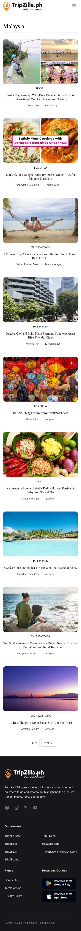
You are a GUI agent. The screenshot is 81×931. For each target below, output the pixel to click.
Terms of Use (13, 887)
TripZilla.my (12, 859)
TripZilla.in (11, 851)
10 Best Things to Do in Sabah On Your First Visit (40, 723)
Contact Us (11, 880)
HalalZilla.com (51, 843)
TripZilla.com (13, 835)
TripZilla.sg (49, 835)
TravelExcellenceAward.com (59, 851)
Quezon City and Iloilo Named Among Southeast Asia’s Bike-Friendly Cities (40, 335)
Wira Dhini (33, 105)
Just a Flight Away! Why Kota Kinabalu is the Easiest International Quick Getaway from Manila (40, 97)
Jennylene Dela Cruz (28, 185)
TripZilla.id (11, 843)
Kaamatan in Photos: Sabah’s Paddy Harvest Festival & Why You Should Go (40, 490)
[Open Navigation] (74, 6)
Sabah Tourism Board (27, 264)
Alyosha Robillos (30, 498)
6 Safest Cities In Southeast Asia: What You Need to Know (40, 568)
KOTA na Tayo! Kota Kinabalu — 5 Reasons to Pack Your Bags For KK (40, 256)
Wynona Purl (32, 343)
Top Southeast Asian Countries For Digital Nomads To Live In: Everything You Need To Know (40, 645)
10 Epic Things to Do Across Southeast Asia (40, 413)
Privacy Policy (13, 895)
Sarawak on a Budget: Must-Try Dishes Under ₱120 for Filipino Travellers (40, 176)
